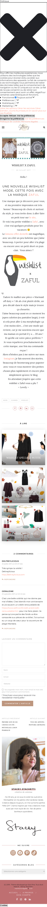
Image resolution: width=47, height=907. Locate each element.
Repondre (10, 579)
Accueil (13, 893)
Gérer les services (26, 108)
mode (5, 400)
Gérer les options (8, 108)
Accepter (4, 116)
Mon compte (23, 895)
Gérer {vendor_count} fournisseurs (20, 109)
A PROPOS (28, 893)
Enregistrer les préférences (12, 119)
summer (14, 400)
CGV (30, 888)
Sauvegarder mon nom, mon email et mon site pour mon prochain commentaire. (22, 690)
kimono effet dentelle (16, 233)
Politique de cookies (10, 121)
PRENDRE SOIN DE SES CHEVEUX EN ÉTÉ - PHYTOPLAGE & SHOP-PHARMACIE (10, 726)
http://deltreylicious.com (13, 574)
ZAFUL (34, 194)
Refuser (12, 116)
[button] (23, 37)
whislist (24, 400)
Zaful (35, 221)
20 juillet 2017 (23, 170)
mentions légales (21, 888)
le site (32, 217)
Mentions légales (29, 121)
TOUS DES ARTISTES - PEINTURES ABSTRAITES (37, 723)
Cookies (3, 905)
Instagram (9, 358)
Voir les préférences (26, 116)
